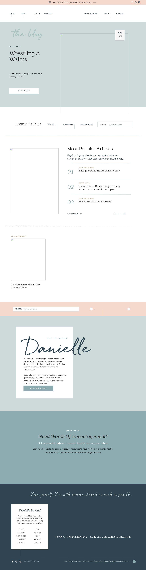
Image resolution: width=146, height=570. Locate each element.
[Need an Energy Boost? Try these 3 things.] (28, 259)
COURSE (37, 539)
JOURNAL (21, 543)
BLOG (37, 530)
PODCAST (37, 533)
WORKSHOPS (21, 536)
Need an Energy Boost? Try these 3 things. (25, 286)
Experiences (84, 183)
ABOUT (21, 530)
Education (15, 47)
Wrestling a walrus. (24, 56)
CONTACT (37, 543)
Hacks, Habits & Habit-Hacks (95, 201)
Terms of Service (109, 561)
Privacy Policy (98, 561)
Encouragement (86, 167)
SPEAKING (21, 539)
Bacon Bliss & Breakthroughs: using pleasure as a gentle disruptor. (99, 188)
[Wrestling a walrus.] (94, 73)
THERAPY (21, 533)
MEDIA (37, 536)
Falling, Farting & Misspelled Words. (99, 170)
